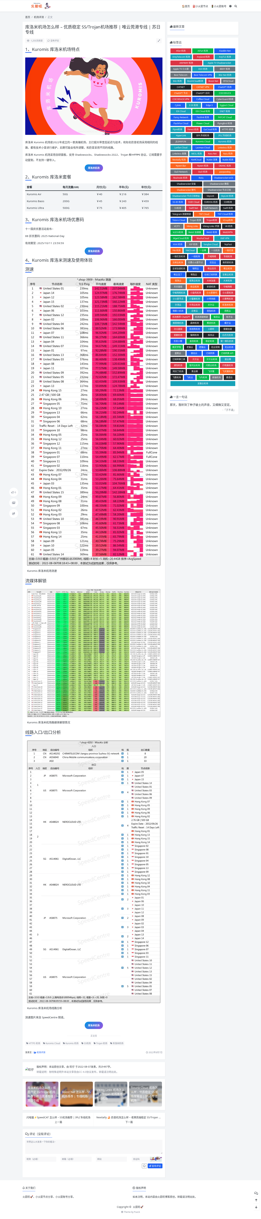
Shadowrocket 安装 (186, 183)
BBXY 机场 (225, 68)
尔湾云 (178, 304)
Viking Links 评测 (211, 226)
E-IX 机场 (193, 105)
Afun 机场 (181, 50)
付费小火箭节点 (195, 262)
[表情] (144, 1165)
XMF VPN (224, 238)
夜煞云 (178, 280)
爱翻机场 (178, 335)
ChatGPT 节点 (181, 93)
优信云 (213, 262)
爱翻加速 (227, 329)
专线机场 (228, 256)
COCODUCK (225, 93)
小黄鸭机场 (227, 298)
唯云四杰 (212, 268)
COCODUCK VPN (181, 99)
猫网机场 (194, 335)
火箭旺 (211, 329)
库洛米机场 (94, 167)
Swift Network (211, 208)
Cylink (178, 105)
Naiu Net (212, 153)
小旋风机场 (195, 292)
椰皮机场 (211, 322)
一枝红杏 (229, 250)
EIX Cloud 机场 (203, 111)
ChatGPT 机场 (225, 87)
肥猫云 (202, 347)
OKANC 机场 (225, 165)
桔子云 (229, 316)
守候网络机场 (178, 292)
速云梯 (228, 359)
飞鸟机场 (203, 377)
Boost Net (213, 81)
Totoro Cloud (178, 220)
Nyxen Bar (181, 165)
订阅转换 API (227, 353)
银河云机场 (194, 365)
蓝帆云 (178, 353)
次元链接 (178, 329)
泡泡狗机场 (194, 329)
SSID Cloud (193, 202)
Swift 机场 (228, 208)
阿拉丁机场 (178, 371)
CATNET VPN (203, 87)
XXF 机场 (193, 244)
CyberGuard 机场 (224, 99)
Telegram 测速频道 (181, 214)
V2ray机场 (228, 220)
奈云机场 (194, 286)
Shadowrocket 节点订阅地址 (186, 195)
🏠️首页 (186, 6)
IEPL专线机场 (202, 135)
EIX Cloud (181, 111)
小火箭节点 (178, 298)
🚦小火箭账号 (218, 6)
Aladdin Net (225, 50)
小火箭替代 (211, 292)
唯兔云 (194, 274)
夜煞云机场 (194, 280)
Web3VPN (228, 232)
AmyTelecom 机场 (181, 56)
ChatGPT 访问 (203, 93)
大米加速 (211, 280)
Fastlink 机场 (203, 117)
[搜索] (235, 6)
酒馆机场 (178, 365)
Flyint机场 (177, 129)
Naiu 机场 (228, 153)
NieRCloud (196, 159)
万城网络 (212, 256)
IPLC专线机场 (224, 135)
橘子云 (227, 322)
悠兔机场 (211, 310)
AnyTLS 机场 (225, 56)
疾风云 (211, 335)
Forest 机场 (193, 129)
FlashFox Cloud (180, 123)
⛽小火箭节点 (200, 6)
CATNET (181, 87)
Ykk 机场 (176, 250)
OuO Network (180, 171)
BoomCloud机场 (195, 81)
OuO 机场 (202, 171)
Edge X (209, 105)
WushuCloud (203, 238)
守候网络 (227, 286)
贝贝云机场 (211, 359)
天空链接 (178, 286)
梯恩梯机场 (178, 322)
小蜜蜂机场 (194, 298)
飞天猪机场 (227, 371)
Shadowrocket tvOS (223, 177)
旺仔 (72, 1066)
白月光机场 (227, 335)
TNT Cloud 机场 (225, 214)
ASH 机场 (202, 68)
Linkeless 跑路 (179, 153)
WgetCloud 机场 (181, 238)
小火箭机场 (227, 292)
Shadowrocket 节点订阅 (219, 189)
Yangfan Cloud (210, 244)
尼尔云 (211, 304)
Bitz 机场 (177, 81)
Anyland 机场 (203, 56)
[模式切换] (230, 6)
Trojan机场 (211, 220)
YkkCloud (190, 250)
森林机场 (194, 322)
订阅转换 (210, 353)
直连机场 (194, 341)
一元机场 (215, 250)
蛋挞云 (194, 353)
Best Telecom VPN (203, 74)
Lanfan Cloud (180, 147)
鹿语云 (229, 377)
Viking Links (192, 226)
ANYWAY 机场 (186, 62)
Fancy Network (181, 117)
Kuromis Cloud (52, 1043)
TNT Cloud (204, 214)
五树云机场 (177, 262)
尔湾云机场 (194, 304)
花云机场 (229, 347)
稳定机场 (210, 341)
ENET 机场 (225, 111)
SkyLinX (210, 195)
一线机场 (195, 256)
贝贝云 (195, 359)
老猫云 (190, 347)
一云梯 (203, 250)
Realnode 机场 (180, 177)
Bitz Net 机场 (225, 74)
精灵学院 (176, 347)
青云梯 (194, 371)
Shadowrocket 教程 (219, 183)
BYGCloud (228, 81)
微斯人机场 (178, 310)
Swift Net (193, 208)
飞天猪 (211, 371)
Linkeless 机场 (225, 147)
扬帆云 (227, 310)
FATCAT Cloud (225, 117)
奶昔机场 (211, 286)
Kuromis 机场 (71, 1043)
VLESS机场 (178, 232)
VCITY (177, 226)
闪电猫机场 (227, 365)
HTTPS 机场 (34, 1043)
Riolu (201, 177)
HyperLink (181, 135)
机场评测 (39, 17)
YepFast (228, 244)
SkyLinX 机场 (227, 195)
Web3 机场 (211, 232)
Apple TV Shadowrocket (219, 62)
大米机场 (227, 280)
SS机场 (87, 1043)
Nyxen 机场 (202, 165)
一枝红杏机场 (178, 256)
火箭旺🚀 (138, 1207)
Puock (137, 1211)
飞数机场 (176, 377)
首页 (27, 17)
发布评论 (156, 1165)
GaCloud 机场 (210, 129)
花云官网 (215, 347)
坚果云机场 (227, 274)
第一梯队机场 (227, 341)
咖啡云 (195, 268)
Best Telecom (180, 74)
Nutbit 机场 (227, 159)
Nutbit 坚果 (211, 159)
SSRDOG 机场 (211, 202)
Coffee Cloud (202, 99)
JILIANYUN (181, 141)
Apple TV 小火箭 (181, 68)
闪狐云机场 (211, 365)
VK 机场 (228, 226)
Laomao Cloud (203, 147)
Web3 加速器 (194, 232)
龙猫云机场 (202, 383)
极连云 (217, 316)
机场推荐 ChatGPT (181, 316)
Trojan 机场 (101, 1043)
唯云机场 (228, 268)
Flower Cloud (202, 123)
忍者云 (194, 310)
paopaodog (224, 171)
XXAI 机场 (177, 244)
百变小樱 (178, 341)
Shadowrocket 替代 (186, 189)
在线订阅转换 (210, 274)
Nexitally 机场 (179, 159)
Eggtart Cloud (226, 105)
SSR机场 (228, 202)
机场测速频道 (201, 316)
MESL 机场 (196, 153)
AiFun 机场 (203, 50)
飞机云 (190, 377)
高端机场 (216, 377)
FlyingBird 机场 (225, 123)
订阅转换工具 (178, 359)
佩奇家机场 (228, 262)
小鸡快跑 (211, 298)
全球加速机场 (178, 268)
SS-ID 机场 (178, 202)
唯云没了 (178, 274)
